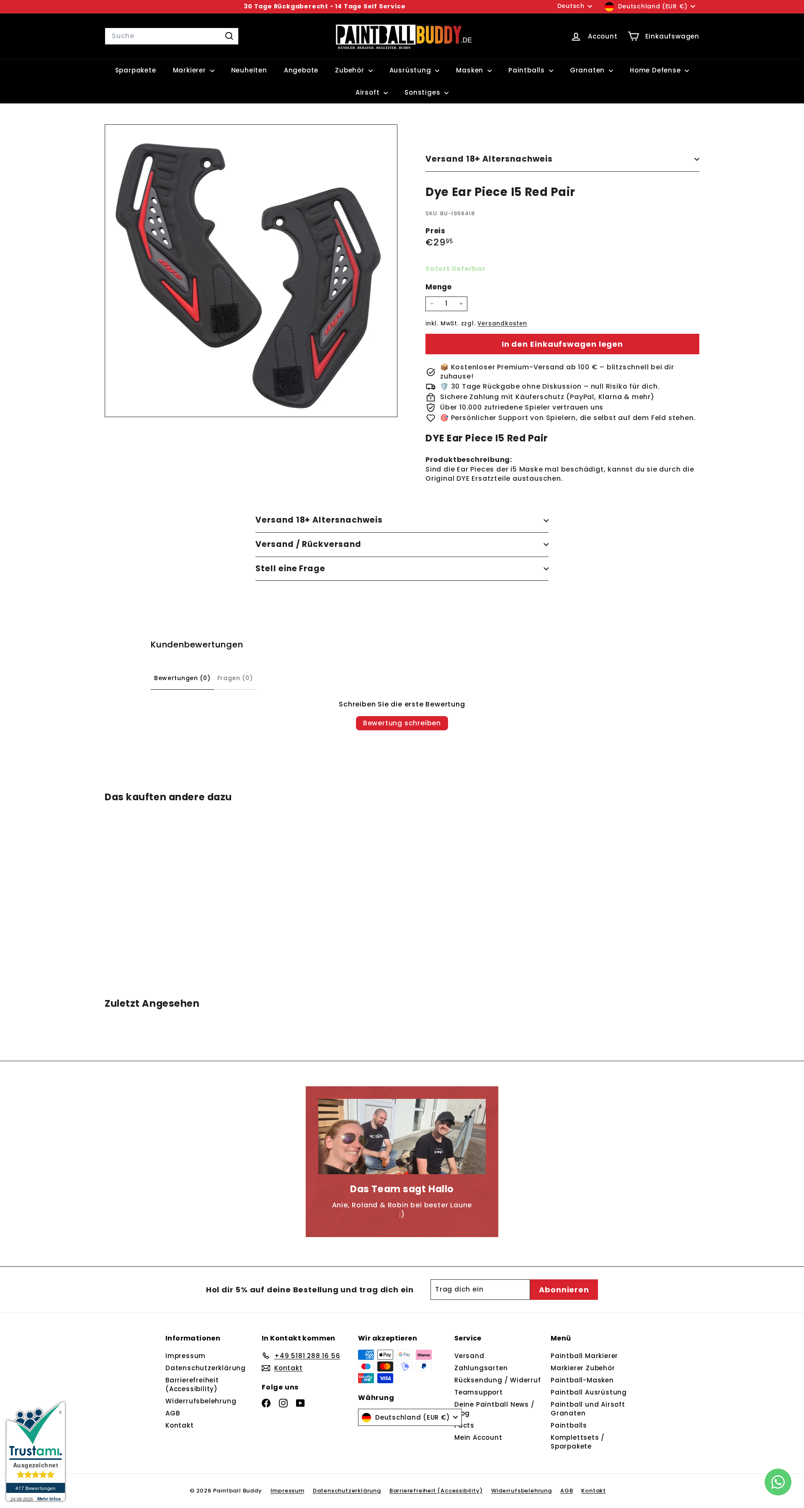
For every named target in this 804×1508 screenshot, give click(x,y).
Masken (470, 70)
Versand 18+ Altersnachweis (489, 159)
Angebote (301, 70)
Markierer (190, 70)
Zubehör (350, 70)
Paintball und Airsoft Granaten (588, 1409)
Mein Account (478, 1437)
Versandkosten (502, 323)
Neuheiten (249, 70)
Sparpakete (135, 70)
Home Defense (656, 70)
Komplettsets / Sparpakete (578, 1442)
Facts (464, 1425)
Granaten (588, 70)
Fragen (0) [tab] (235, 678)
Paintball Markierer (584, 1355)
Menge (438, 287)
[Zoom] (251, 271)
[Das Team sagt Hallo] (402, 1136)
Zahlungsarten (481, 1368)
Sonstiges (423, 92)
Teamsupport (478, 1392)
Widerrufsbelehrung (200, 1401)
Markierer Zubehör (583, 1368)
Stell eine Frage (290, 568)
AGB (172, 1413)
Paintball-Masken (582, 1380)
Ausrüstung (411, 70)
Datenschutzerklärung (205, 1368)
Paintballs (527, 70)
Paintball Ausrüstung (589, 1392)
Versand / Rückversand (308, 544)
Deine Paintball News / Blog (494, 1409)
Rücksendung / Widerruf (497, 1380)
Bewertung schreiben (402, 723)
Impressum (185, 1355)
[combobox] (172, 36)
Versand (469, 1355)
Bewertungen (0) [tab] (182, 678)
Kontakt (179, 1425)
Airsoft (368, 92)
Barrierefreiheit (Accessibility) (192, 1384)
